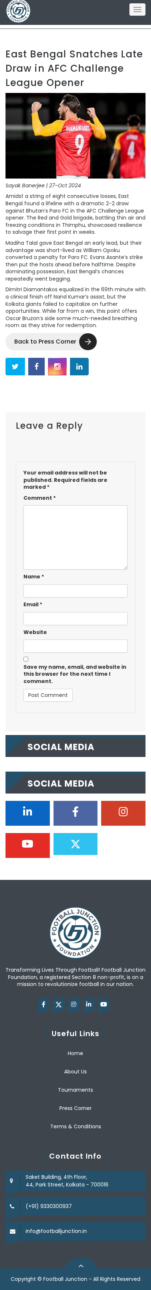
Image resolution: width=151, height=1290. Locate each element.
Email (32, 604)
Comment (39, 498)
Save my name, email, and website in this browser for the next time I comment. (74, 674)
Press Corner (75, 1108)
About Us (75, 1071)
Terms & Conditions (75, 1126)
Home (75, 1053)
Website (35, 632)
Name (33, 576)
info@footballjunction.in (56, 1231)
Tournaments (75, 1090)
